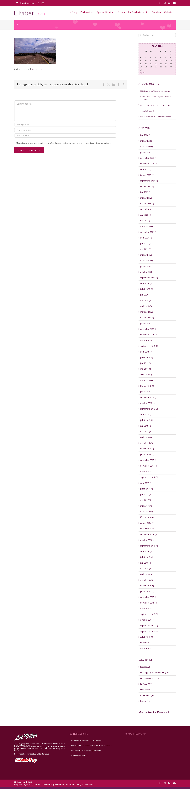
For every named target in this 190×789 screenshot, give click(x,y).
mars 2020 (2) (146, 312)
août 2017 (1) (146, 483)
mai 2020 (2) (145, 300)
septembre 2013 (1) (149, 631)
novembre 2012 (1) (148, 642)
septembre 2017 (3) (149, 477)
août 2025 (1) (146, 169)
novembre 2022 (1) (148, 209)
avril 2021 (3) (146, 254)
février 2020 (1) (147, 317)
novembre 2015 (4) (148, 602)
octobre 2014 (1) (147, 620)
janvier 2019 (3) (147, 391)
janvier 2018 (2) (147, 454)
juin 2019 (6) (145, 363)
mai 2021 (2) (145, 249)
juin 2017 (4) (145, 494)
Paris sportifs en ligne (74, 784)
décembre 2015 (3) (148, 597)
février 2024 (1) (147, 186)
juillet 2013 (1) (146, 637)
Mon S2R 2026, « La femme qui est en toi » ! (156, 105)
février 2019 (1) (147, 386)
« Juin (142, 72)
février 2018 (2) (147, 448)
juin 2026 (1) (145, 135)
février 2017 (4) (147, 517)
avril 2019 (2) (146, 374)
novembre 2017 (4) (148, 465)
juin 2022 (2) (145, 215)
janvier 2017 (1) (147, 523)
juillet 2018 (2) (146, 420)
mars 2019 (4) (146, 380)
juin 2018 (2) (145, 426)
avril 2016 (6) (146, 574)
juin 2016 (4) (145, 563)
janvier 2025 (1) (147, 175)
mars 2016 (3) (146, 580)
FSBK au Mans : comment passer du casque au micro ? (91, 745)
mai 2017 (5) (145, 500)
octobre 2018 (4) (147, 403)
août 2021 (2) (146, 237)
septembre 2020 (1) (149, 277)
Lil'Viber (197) (146, 684)
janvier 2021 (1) (147, 266)
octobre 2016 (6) (147, 540)
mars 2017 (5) (146, 511)
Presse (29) (145, 701)
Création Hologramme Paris (53, 784)
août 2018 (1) (146, 414)
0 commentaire (38, 69)
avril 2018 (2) (146, 437)
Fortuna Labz (90, 784)
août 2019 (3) (146, 351)
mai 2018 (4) (145, 431)
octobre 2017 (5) (147, 471)
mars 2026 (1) (146, 146)
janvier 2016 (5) (147, 591)
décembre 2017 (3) (148, 460)
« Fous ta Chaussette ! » (148, 111)
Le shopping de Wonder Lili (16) (154, 672)
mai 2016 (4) (145, 568)
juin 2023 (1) (145, 192)
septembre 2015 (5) (149, 614)
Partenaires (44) (147, 695)
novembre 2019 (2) (148, 334)
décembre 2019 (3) (148, 329)
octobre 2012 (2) (147, 648)
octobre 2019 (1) (147, 340)
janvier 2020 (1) (147, 323)
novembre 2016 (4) (148, 534)
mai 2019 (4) (145, 369)
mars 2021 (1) (146, 260)
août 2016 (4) (146, 551)
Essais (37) (145, 667)
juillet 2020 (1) (146, 289)
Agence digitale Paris (32, 784)
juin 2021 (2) (145, 243)
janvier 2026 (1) (147, 152)
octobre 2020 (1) (147, 272)
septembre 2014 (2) (149, 625)
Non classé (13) (147, 689)
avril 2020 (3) (146, 306)
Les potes (18, 784)
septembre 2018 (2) (149, 408)
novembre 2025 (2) (148, 163)
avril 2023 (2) (146, 197)
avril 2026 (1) (146, 140)
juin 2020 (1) (145, 294)
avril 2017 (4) (146, 505)
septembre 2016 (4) (149, 545)
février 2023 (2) (147, 203)
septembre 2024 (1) (149, 180)
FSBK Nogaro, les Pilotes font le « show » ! (155, 91)
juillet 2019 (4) (146, 357)
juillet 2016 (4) (146, 557)
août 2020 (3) (146, 283)
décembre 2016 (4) (148, 528)
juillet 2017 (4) (146, 488)
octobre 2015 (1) (147, 608)
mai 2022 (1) (145, 220)
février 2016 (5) (147, 585)
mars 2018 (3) (146, 443)
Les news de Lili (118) (150, 678)
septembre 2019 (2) (149, 346)
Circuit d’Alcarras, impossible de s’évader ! (156, 117)
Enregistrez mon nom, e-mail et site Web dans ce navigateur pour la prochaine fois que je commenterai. (64, 143)
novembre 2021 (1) (148, 232)
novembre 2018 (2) (148, 397)
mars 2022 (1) (146, 226)
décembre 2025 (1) (148, 158)
